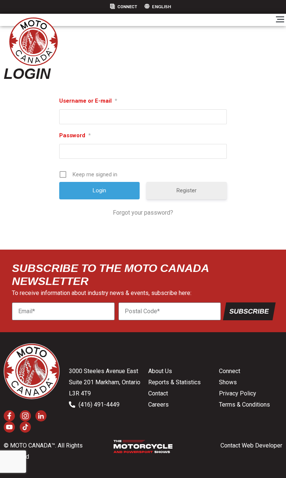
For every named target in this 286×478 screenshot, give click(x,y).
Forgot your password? (143, 212)
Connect (127, 6)
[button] (280, 20)
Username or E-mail (88, 100)
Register (187, 190)
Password (74, 135)
